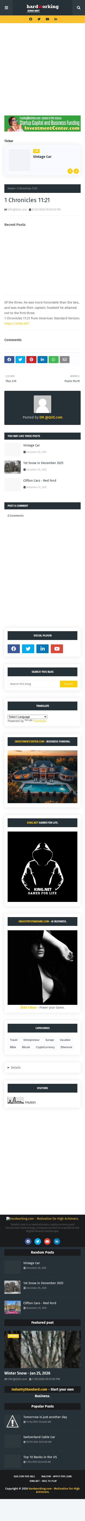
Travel (14, 1040)
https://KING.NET (16, 323)
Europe (50, 1040)
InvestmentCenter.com (29, 741)
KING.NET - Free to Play (43, 1481)
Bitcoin (26, 1047)
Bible (13, 1047)
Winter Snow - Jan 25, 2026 (27, 1373)
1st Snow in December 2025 (43, 463)
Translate (39, 721)
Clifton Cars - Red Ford (39, 481)
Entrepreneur (32, 1040)
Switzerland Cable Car (39, 1437)
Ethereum (66, 1047)
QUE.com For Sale (24, 1476)
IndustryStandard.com (34, 921)
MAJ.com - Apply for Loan (56, 1476)
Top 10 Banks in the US (40, 1457)
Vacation (65, 1040)
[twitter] (39, 19)
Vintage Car (42, 157)
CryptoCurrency (45, 1047)
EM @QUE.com (17, 209)
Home (11, 188)
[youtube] (47, 19)
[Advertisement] (42, 72)
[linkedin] (55, 19)
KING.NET (32, 822)
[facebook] (30, 19)
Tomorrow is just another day (45, 1417)
